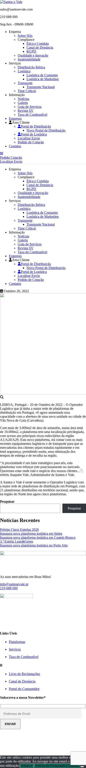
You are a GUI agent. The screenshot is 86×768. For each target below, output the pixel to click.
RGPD (31, 51)
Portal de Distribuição (36, 126)
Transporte (25, 83)
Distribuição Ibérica (31, 67)
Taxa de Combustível (32, 114)
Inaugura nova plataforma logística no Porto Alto (34, 545)
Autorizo (26, 765)
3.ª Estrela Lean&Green (16, 541)
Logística (24, 71)
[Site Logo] (11, 2)
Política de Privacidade (56, 738)
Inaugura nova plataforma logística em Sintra (31, 533)
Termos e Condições (67, 750)
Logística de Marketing (42, 79)
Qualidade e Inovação (33, 55)
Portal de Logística (34, 134)
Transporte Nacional (40, 87)
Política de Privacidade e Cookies (27, 750)
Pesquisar (7, 501)
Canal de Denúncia (39, 47)
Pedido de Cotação (31, 142)
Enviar (10, 724)
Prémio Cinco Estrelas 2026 (19, 529)
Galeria (23, 103)
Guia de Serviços (29, 107)
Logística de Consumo (42, 75)
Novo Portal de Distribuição (45, 130)
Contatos (15, 146)
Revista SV (26, 110)
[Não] (82, 766)
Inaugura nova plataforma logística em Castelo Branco (37, 537)
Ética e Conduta (37, 43)
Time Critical (27, 91)
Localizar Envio (29, 138)
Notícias (23, 99)
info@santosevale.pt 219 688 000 (14, 586)
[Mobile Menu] (1, 153)
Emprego (15, 118)
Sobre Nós (25, 35)
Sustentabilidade (29, 59)
